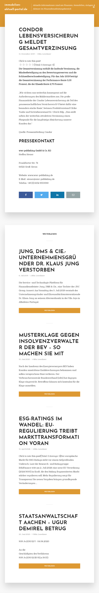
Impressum (69, 7)
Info (48, 7)
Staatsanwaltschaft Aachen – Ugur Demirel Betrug (48, 523)
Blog (40, 7)
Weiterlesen (49, 310)
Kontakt (57, 7)
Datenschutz (83, 7)
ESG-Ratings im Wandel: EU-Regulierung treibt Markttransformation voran (49, 431)
